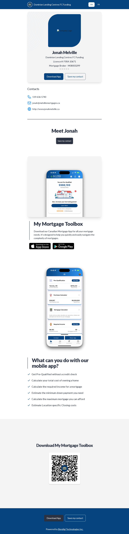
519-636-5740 (39, 96)
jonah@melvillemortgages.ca (46, 103)
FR (99, 4)
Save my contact (75, 76)
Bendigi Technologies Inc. (70, 529)
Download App (54, 76)
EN (91, 4)
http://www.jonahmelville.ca (45, 109)
